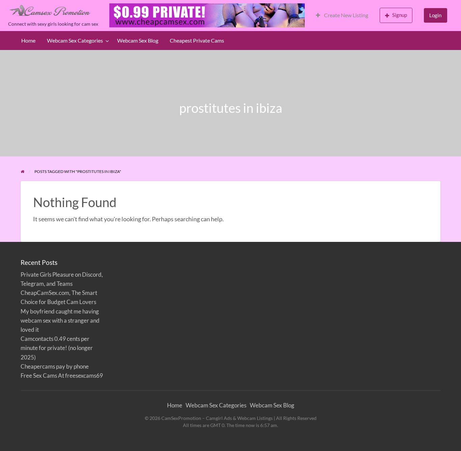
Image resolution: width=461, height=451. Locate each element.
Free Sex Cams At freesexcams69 (62, 375)
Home (28, 40)
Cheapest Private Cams (197, 40)
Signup (399, 15)
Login (435, 15)
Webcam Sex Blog (137, 40)
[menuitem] (342, 15)
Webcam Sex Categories (75, 40)
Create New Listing (345, 15)
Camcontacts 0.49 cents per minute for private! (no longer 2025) (57, 347)
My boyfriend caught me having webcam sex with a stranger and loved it (60, 320)
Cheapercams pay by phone (55, 366)
